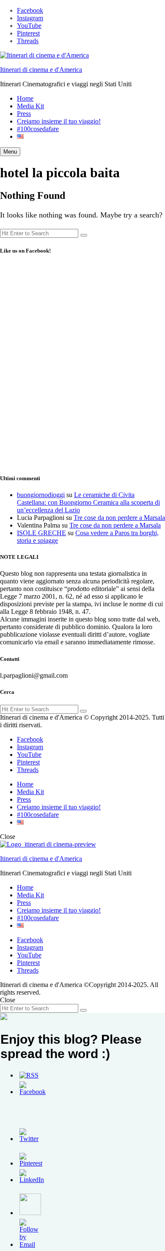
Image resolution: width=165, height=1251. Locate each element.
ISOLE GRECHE (41, 532)
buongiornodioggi (41, 494)
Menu (10, 151)
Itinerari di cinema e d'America (41, 69)
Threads (27, 40)
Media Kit (30, 106)
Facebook (30, 10)
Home (25, 98)
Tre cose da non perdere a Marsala (119, 517)
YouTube (29, 25)
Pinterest (28, 33)
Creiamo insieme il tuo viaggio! (59, 121)
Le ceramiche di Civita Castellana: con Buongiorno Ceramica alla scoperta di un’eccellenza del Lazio (88, 502)
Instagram (30, 18)
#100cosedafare (38, 128)
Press (24, 113)
